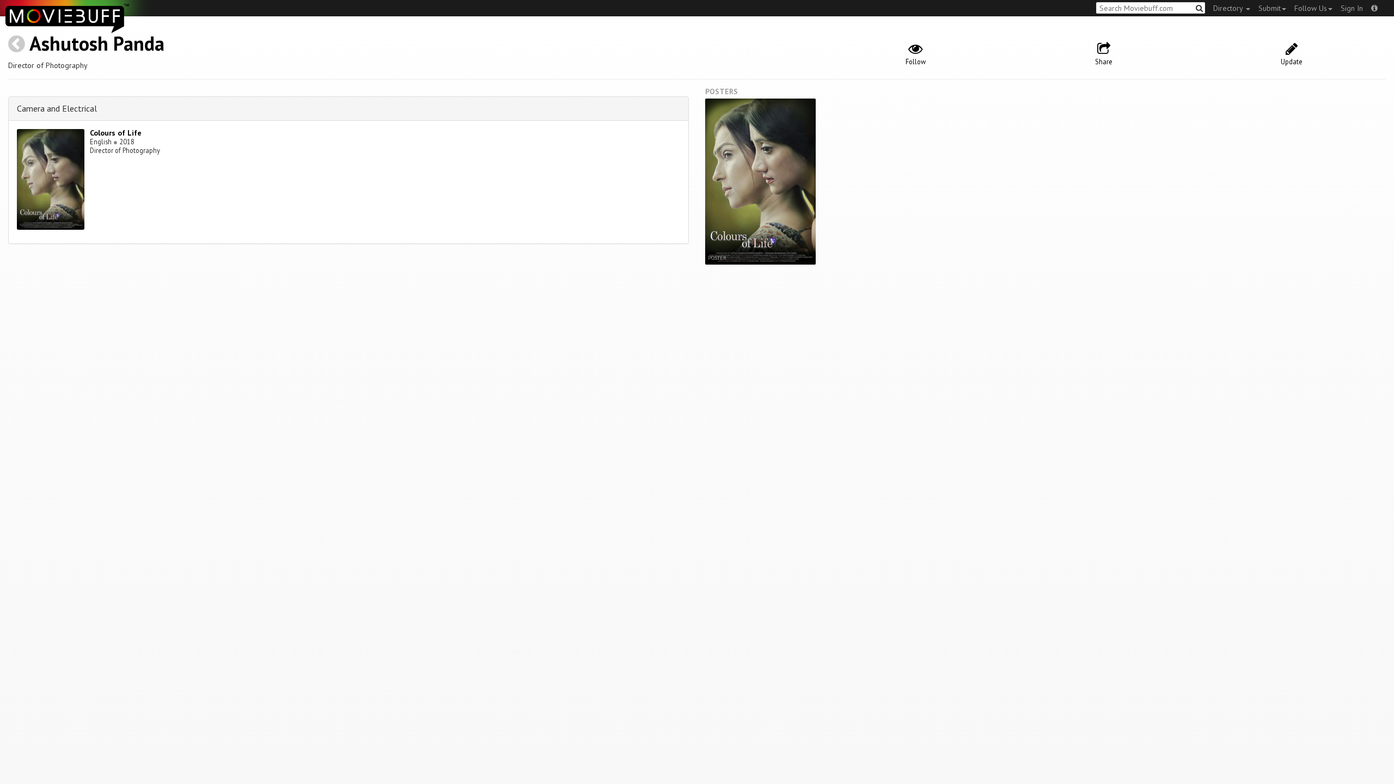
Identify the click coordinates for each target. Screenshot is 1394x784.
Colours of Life (116, 133)
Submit (1269, 8)
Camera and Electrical (57, 108)
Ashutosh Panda (96, 43)
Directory (1229, 8)
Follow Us (1310, 8)
